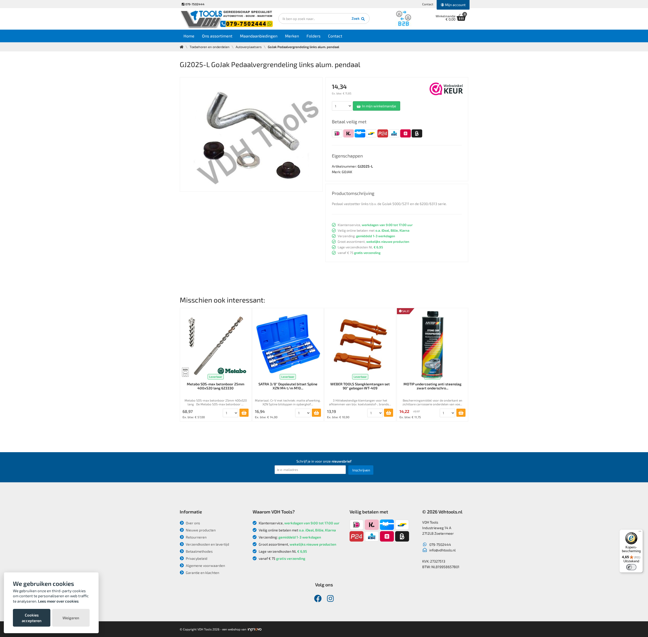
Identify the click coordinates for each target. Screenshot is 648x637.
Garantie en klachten (202, 572)
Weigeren (71, 617)
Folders (313, 35)
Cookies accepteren (32, 618)
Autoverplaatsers (249, 47)
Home (189, 35)
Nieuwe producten (200, 530)
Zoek (356, 18)
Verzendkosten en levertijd (207, 544)
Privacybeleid (196, 558)
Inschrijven (361, 470)
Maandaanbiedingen (258, 35)
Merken (292, 35)
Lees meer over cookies (58, 601)
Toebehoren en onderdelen (210, 47)
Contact (427, 4)
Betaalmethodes (199, 551)
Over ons (192, 523)
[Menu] (640, 532)
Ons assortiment (217, 35)
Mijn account (454, 5)
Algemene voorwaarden (205, 565)
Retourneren (196, 537)
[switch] (631, 567)
